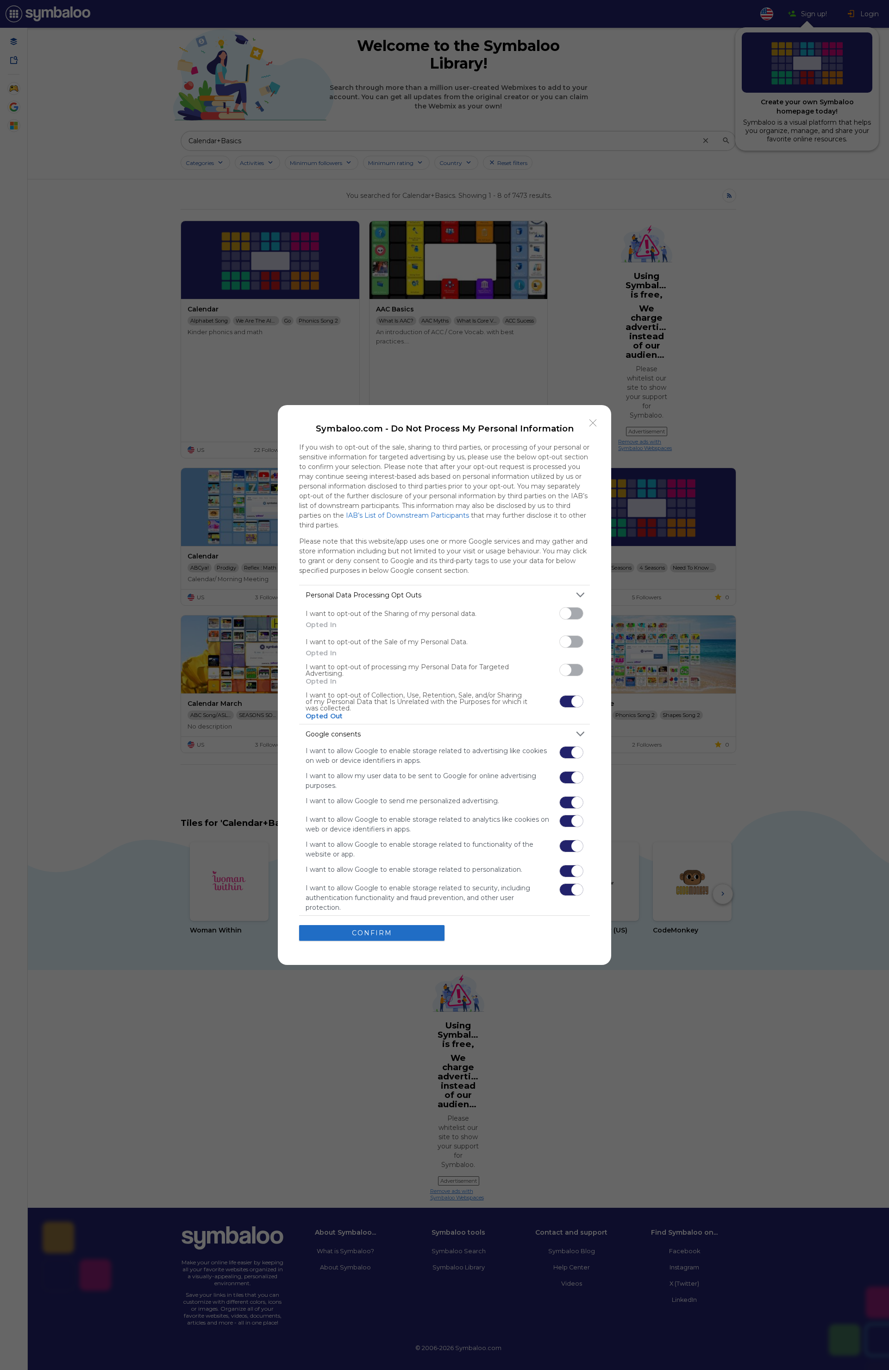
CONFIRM (372, 933)
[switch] (571, 613)
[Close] (593, 423)
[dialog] (444, 685)
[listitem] (444, 594)
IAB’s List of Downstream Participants (407, 515)
